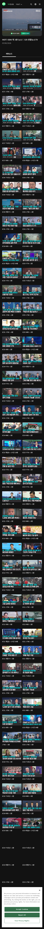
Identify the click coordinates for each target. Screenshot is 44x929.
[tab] (9, 54)
